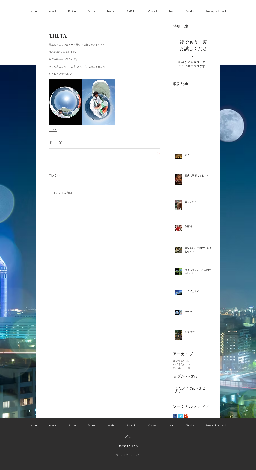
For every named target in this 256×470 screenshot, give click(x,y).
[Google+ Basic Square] (186, 416)
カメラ (53, 130)
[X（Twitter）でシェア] (60, 142)
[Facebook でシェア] (50, 142)
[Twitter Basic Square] (180, 416)
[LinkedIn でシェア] (69, 142)
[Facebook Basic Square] (175, 416)
